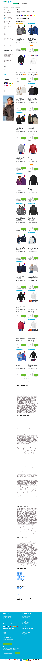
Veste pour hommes (20, 583)
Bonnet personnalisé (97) (8, 61)
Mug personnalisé (25, 623)
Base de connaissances (8, 628)
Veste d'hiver (19, 588)
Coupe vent (19, 575)
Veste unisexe (19, 584)
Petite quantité (19, 569)
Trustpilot (21, 3)
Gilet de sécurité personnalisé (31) (7, 56)
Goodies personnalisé (27, 613)
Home (4, 7)
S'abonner (17, 653)
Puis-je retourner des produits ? (9, 621)
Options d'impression (7, 629)
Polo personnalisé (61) (8, 54)
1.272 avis (27, 3)
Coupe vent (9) (7, 21)
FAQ (22, 636)
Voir (18, 48)
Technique (5, 633)
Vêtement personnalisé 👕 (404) (8, 52)
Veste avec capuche (20, 579)
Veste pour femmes (20, 581)
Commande (5, 620)
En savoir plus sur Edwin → (22, 610)
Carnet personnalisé (25, 617)
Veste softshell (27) (8, 17)
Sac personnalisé (25, 620)
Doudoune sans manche (21, 576)
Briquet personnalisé (26, 615)
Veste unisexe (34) (7, 38)
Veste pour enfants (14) (8, 39)
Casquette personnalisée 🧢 (22, 594)
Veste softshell (19, 572)
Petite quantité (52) (7, 12)
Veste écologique (20, 578)
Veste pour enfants (20, 585)
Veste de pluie (19, 574)
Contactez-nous (7, 643)
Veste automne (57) (8, 45)
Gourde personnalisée (26, 616)
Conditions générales (7, 615)
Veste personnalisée (10, 7)
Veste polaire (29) (8, 18)
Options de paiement (7, 617)
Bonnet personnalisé (20, 595)
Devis (24, 48)
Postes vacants (24, 633)
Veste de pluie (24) (7, 20)
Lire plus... (19, 12)
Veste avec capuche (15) (8, 28)
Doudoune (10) (7, 25)
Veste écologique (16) (8, 26)
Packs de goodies (25, 626)
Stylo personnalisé (25, 622)
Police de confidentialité (7, 616)
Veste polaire (17, 7)
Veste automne (19, 587)
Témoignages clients (26, 632)
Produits (5, 632)
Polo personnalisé (20, 592)
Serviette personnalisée (26, 621)
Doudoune (19, 577)
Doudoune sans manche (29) (7, 23)
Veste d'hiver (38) (7, 47)
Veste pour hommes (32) (8, 37)
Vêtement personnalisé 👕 (22, 591)
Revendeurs (24, 634)
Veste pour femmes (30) (7, 34)
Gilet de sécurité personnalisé (22, 593)
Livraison (5, 618)
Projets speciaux (25, 624)
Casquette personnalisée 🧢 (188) (8, 58)
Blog (23, 631)
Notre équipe (24, 629)
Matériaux (5, 631)
